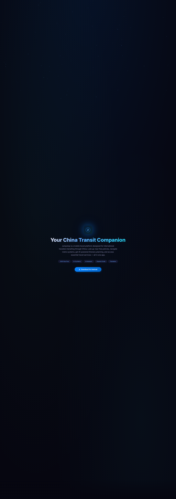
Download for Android (89, 269)
